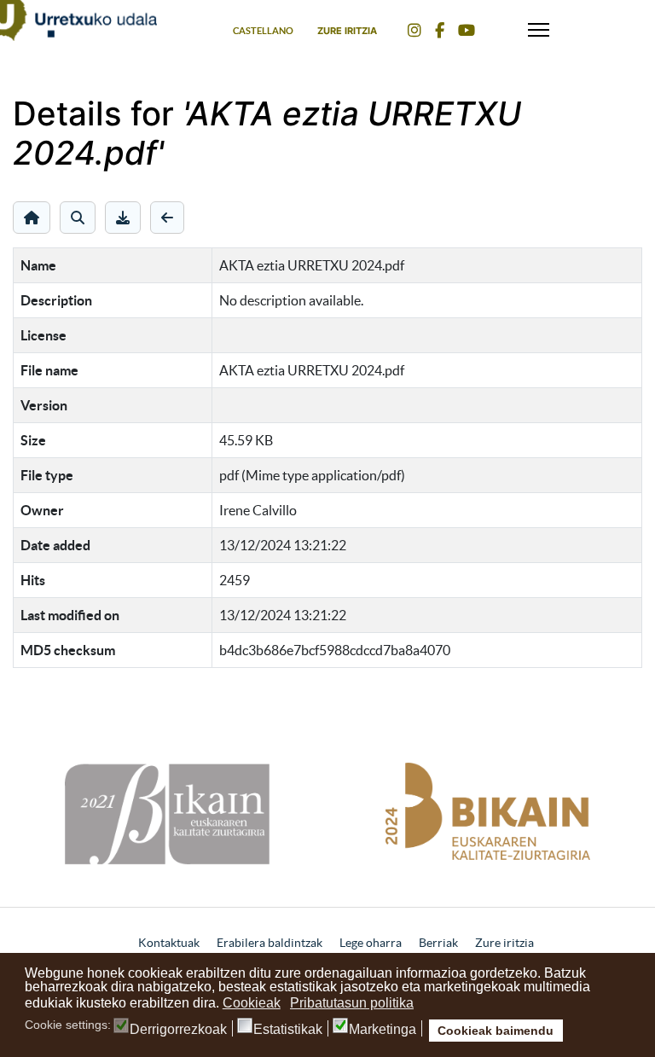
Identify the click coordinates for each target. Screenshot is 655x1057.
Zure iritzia (347, 31)
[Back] (167, 217)
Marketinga (382, 1030)
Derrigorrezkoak (178, 1030)
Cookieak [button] (252, 1003)
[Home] (31, 217)
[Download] (123, 217)
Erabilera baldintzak (269, 943)
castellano (263, 31)
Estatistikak (287, 1030)
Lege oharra (370, 943)
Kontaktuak (169, 943)
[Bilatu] (78, 217)
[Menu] (538, 25)
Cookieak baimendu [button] (496, 1030)
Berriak (438, 943)
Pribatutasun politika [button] (352, 1003)
